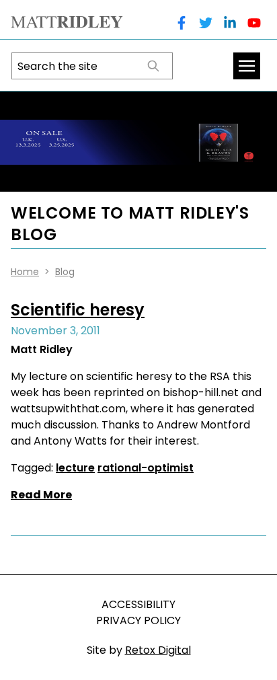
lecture (75, 468)
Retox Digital (158, 650)
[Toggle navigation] (246, 65)
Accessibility (138, 604)
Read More (41, 494)
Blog (65, 271)
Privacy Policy (138, 620)
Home (25, 271)
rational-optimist (145, 468)
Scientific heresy (78, 310)
